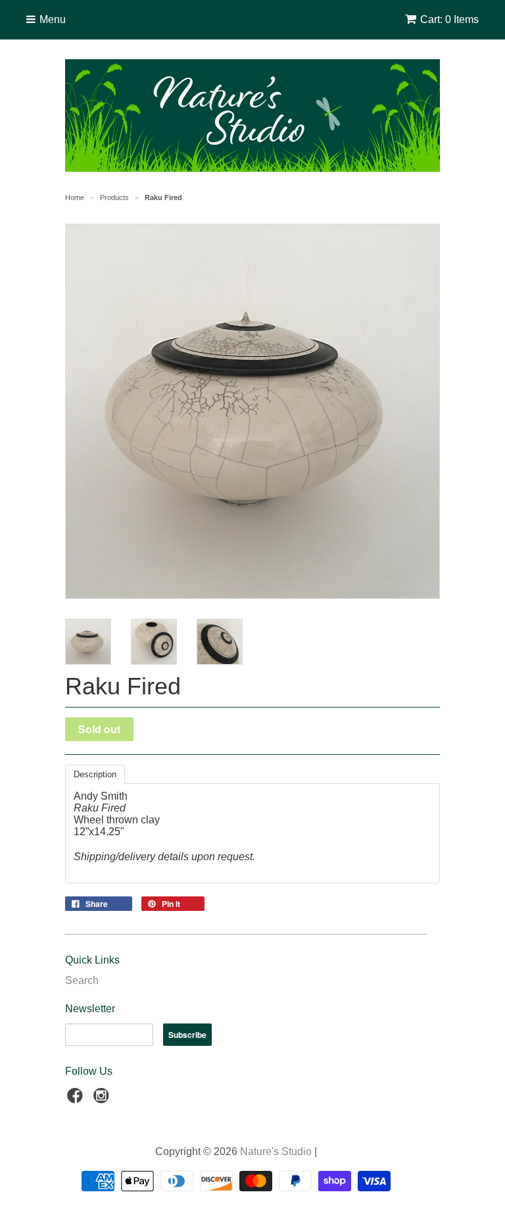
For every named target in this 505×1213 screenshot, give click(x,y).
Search (82, 980)
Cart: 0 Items (449, 19)
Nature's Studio (276, 1151)
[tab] (95, 774)
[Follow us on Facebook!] (77, 1099)
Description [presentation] (95, 774)
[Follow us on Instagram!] (103, 1099)
